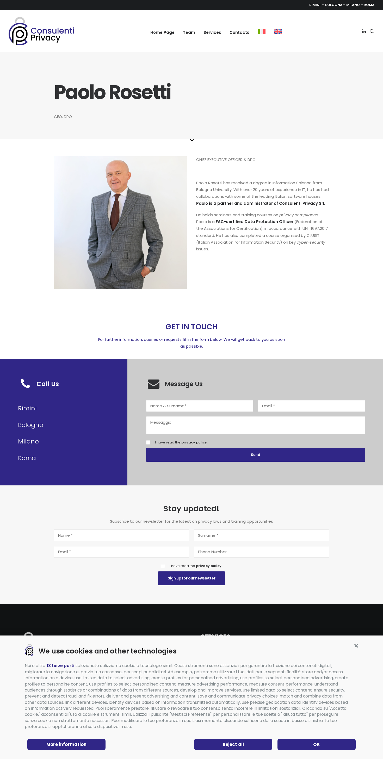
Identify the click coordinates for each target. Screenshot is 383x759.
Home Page (162, 32)
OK (316, 744)
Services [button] (212, 32)
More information (66, 744)
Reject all (233, 744)
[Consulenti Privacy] (41, 31)
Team (189, 32)
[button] (356, 646)
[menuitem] (162, 32)
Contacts (239, 32)
